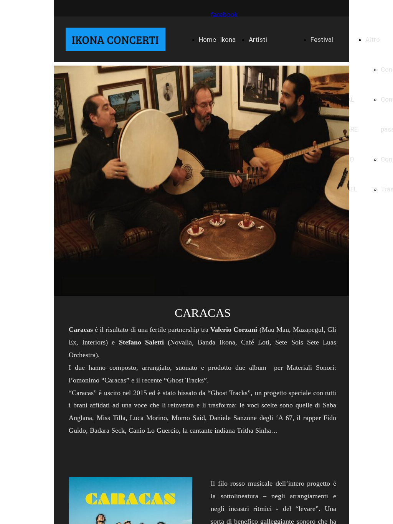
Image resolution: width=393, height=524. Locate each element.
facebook (224, 14)
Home (207, 39)
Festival (321, 39)
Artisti (258, 39)
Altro (372, 39)
